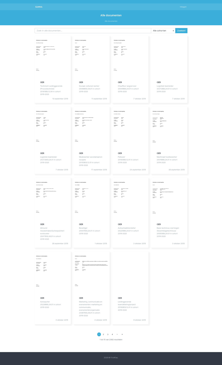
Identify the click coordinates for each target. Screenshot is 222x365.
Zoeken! (181, 30)
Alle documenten (111, 21)
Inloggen (183, 7)
